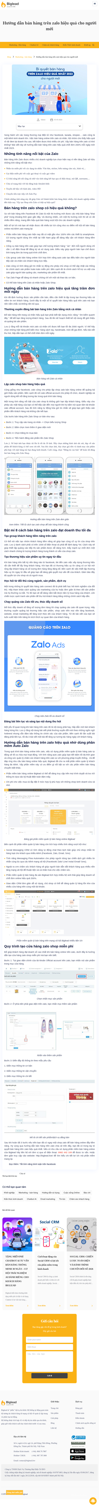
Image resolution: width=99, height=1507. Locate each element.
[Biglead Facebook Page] (78, 1455)
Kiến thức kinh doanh (13, 1203)
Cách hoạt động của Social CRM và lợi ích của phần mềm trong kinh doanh (49, 1267)
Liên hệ (54, 1432)
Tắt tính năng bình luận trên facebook (38, 1168)
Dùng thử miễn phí (15, 1492)
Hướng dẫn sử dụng (51, 1197)
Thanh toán (80, 1417)
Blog (9, 57)
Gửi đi (49, 1380)
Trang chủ (55, 1412)
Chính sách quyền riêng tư (85, 1429)
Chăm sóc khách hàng (55, 45)
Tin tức (62, 1203)
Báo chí (87, 1197)
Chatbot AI (37, 45)
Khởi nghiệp (9, 1197)
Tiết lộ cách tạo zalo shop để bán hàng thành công (44, 528)
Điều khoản (80, 1422)
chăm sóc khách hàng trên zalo (39, 762)
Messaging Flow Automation (31, 862)
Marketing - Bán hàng (18, 45)
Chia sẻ (24, 1178)
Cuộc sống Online (72, 1197)
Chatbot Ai (31, 1203)
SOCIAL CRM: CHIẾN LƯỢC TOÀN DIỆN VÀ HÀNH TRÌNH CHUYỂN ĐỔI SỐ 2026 (81, 1269)
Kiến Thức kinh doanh (78, 45)
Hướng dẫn (80, 1435)
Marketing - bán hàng (25, 57)
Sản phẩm (55, 1417)
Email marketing (48, 1203)
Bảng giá (79, 1412)
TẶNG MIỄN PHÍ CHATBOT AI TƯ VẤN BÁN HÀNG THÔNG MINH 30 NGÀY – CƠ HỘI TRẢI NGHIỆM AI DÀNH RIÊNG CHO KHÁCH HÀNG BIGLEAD (16, 1275)
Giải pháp (55, 1422)
